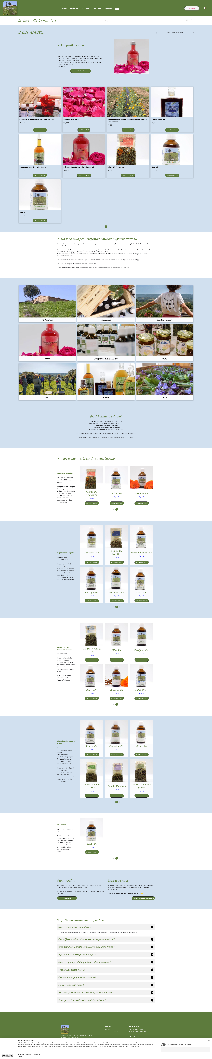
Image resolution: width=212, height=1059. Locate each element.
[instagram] (134, 1036)
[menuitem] (64, 8)
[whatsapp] (141, 1036)
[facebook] (130, 1036)
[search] (106, 21)
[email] (137, 1036)
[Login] (187, 20)
